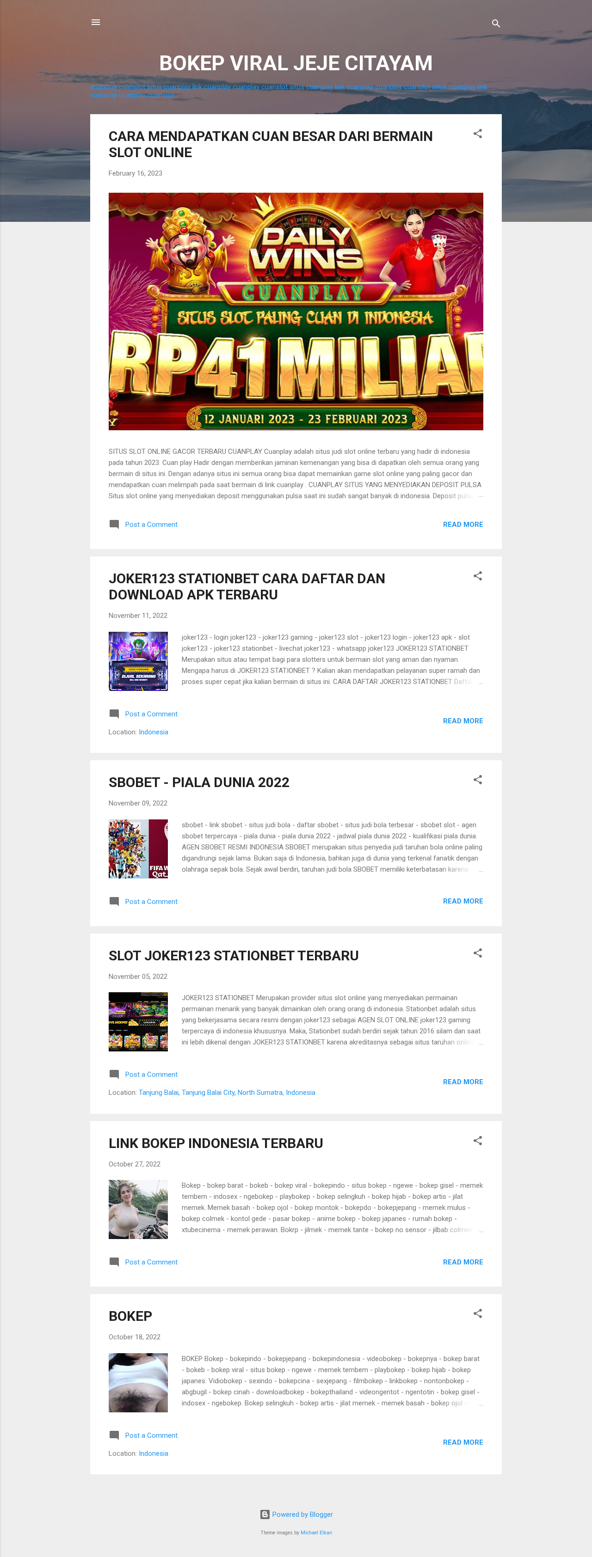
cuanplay (103, 87)
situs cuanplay (169, 87)
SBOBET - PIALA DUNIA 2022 (199, 782)
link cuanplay (211, 87)
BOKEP (130, 1316)
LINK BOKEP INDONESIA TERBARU (216, 1143)
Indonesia (153, 732)
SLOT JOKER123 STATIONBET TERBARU (234, 955)
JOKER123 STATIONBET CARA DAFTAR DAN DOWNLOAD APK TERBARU (247, 586)
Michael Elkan (316, 1533)
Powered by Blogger (302, 1514)
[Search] (496, 25)
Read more (463, 524)
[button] (477, 135)
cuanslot (132, 87)
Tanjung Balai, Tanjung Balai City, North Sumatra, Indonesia (227, 1092)
